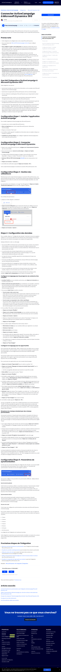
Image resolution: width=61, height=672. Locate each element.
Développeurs (19, 653)
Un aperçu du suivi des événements (8, 598)
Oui (4, 571)
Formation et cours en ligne (22, 640)
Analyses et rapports (6, 644)
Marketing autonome (4, 634)
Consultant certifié (5, 661)
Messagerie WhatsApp (6, 648)
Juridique (48, 653)
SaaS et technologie (21, 633)
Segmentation (4, 653)
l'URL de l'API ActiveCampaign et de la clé (20, 43)
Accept (47, 669)
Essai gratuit (51, 15)
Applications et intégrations (7, 659)
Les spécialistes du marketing (23, 652)
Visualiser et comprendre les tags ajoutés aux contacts (13, 559)
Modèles (33, 642)
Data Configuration (29, 74)
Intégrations (23, 10)
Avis (32, 635)
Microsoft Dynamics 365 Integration (14, 563)
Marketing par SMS (5, 652)
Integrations (25, 563)
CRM (3, 640)
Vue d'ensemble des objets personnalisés (10, 600)
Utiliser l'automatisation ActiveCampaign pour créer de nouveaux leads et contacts (20, 555)
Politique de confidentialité (51, 651)
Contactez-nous (18, 579)
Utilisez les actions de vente (8, 552)
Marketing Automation (6, 638)
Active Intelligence (5, 636)
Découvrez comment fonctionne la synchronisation (13, 546)
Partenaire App (49, 637)
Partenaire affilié (49, 635)
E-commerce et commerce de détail (23, 636)
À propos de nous (49, 649)
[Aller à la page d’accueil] (7, 2)
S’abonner (36, 20)
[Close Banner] (59, 669)
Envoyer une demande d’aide (37, 648)
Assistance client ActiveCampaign (9, 10)
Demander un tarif (50, 641)
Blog (32, 641)
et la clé (22, 158)
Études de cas (34, 633)
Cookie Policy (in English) (29, 670)
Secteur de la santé (20, 638)
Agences (18, 650)
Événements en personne (36, 639)
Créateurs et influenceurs (22, 644)
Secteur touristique (20, 642)
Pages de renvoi (5, 655)
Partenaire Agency (50, 633)
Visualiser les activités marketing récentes (11, 550)
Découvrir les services (35, 653)
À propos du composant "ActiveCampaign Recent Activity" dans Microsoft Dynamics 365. (20, 596)
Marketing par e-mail (6, 650)
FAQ (32, 637)
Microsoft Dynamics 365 (33, 10)
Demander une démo (50, 643)
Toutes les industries (21, 646)
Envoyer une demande (30, 619)
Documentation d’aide (35, 647)
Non (11, 571)
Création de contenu (6, 642)
